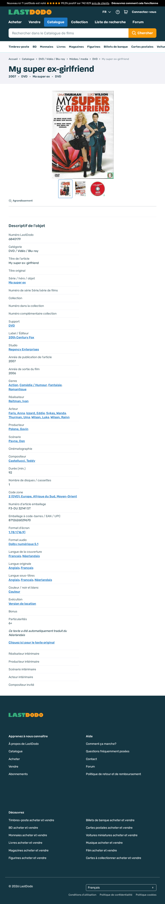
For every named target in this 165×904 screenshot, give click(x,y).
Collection (79, 22)
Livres (61, 46)
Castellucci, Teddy (22, 461)
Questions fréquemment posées (107, 751)
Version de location (22, 604)
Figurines (93, 46)
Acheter (15, 22)
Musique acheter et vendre (104, 843)
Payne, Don (17, 441)
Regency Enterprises (24, 349)
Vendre (34, 22)
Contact (91, 759)
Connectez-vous (144, 12)
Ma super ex (41, 76)
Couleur (14, 592)
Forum (138, 22)
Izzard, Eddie (35, 413)
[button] (126, 12)
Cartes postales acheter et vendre (109, 828)
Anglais (14, 568)
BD (35, 46)
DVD (58, 76)
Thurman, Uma (19, 417)
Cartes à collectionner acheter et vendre (113, 858)
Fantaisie (55, 385)
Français (15, 556)
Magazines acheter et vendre (29, 850)
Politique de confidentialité (116, 894)
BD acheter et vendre (23, 828)
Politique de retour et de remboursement (113, 774)
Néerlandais (31, 556)
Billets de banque (116, 46)
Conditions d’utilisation (82, 894)
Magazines (76, 46)
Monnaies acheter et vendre (28, 835)
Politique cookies (146, 894)
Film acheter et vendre (101, 850)
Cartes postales (142, 46)
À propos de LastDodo (24, 744)
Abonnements (18, 774)
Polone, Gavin (18, 429)
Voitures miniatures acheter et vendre (112, 835)
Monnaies (46, 46)
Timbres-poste (19, 46)
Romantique (17, 389)
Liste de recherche (110, 22)
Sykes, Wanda (56, 413)
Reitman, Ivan (19, 401)
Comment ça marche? (101, 744)
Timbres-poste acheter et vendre (31, 820)
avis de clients (100, 3)
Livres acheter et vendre (25, 843)
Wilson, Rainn (60, 417)
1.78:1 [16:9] (17, 532)
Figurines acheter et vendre (27, 858)
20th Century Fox (21, 337)
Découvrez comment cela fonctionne (135, 3)
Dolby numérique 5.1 (23, 544)
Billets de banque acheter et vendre (110, 820)
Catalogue (55, 22)
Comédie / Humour (33, 385)
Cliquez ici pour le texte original (32, 642)
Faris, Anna (17, 413)
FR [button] (104, 12)
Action (13, 385)
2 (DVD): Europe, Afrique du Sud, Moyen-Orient (43, 496)
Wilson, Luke (40, 417)
